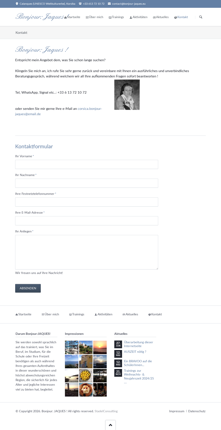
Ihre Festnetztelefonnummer (35, 193)
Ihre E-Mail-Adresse (30, 212)
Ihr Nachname (26, 175)
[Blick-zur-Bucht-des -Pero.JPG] (100, 347)
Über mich (96, 17)
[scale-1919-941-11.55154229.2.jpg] (86, 375)
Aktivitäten (140, 17)
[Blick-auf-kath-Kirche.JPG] (86, 347)
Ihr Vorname (24, 156)
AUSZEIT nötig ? (135, 351)
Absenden (28, 288)
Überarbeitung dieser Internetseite (138, 344)
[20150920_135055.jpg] (71, 347)
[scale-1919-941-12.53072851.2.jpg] (86, 390)
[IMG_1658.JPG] (100, 361)
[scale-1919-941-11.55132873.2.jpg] (71, 375)
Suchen (200, 17)
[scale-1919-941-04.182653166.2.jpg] (100, 390)
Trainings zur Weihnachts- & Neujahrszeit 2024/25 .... (139, 376)
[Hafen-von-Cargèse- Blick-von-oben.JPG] (71, 361)
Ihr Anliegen (24, 231)
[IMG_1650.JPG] (86, 361)
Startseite (73, 17)
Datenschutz (196, 411)
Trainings (118, 17)
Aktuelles (162, 17)
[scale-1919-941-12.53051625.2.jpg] (100, 375)
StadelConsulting (106, 411)
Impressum (176, 411)
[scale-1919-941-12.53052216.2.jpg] (71, 390)
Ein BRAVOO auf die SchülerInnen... (138, 363)
